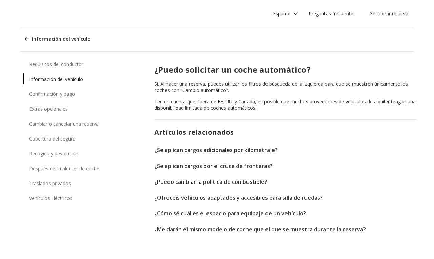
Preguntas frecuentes (332, 13)
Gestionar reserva (388, 13)
